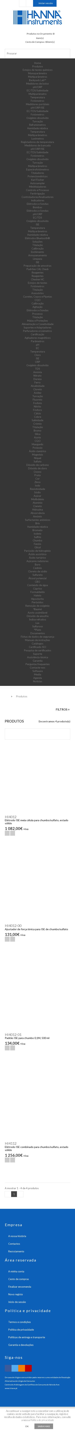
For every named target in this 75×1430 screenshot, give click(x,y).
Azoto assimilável (37, 612)
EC (37, 348)
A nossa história (17, 1236)
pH (37, 344)
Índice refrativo (37, 619)
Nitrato (37, 375)
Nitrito (37, 406)
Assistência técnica (37, 657)
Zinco (37, 482)
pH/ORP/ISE (37, 107)
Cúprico (37, 588)
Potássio (37, 447)
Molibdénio (37, 499)
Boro (37, 564)
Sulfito (37, 537)
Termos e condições (19, 1322)
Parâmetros (37, 341)
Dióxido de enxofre (37, 616)
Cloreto (37, 389)
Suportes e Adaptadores (37, 327)
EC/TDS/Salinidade (37, 90)
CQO (38, 300)
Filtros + (63, 709)
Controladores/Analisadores (37, 196)
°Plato (37, 629)
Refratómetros (37, 124)
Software (37, 671)
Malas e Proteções (37, 320)
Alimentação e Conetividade (37, 324)
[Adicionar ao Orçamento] (12, 833)
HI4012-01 (13, 1034)
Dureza (37, 379)
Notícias (37, 681)
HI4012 (10, 817)
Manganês (37, 444)
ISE (37, 224)
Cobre (37, 416)
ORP (37, 361)
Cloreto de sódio (37, 571)
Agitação (37, 306)
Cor (37, 478)
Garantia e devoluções (20, 1344)
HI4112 (10, 1143)
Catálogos (37, 643)
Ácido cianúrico (37, 451)
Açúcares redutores (37, 561)
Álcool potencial (37, 578)
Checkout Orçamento (22, 3)
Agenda (37, 677)
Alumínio (37, 502)
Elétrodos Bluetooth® (37, 238)
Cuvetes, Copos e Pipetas (37, 296)
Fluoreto (37, 399)
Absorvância (38, 513)
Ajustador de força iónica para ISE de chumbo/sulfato (36, 929)
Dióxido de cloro (37, 468)
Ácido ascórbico (37, 554)
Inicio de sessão (17, 1301)
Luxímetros (37, 138)
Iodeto (37, 533)
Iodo (37, 485)
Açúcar (37, 495)
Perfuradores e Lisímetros (37, 330)
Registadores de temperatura (37, 142)
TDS (37, 368)
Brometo (37, 530)
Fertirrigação (37, 193)
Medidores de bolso (37, 83)
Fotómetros (37, 100)
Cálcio (37, 413)
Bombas (37, 207)
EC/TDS (37, 217)
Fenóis (37, 543)
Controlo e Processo (37, 190)
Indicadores (37, 200)
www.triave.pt (11, 1388)
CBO (37, 581)
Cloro (37, 354)
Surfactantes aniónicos (37, 519)
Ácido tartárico (37, 557)
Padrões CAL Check (38, 269)
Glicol (37, 547)
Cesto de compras (18, 1279)
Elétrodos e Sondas (37, 203)
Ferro (37, 382)
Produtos (37, 66)
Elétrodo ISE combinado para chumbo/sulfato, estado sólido (36, 1148)
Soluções (37, 241)
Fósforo (37, 409)
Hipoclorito (37, 598)
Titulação (37, 245)
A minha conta (16, 1271)
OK (27, 1426)
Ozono (37, 471)
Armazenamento (37, 255)
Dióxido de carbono (37, 464)
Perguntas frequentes (38, 664)
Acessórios (37, 293)
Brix (37, 523)
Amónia (37, 372)
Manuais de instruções (37, 640)
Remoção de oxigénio (37, 605)
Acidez (37, 392)
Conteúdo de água (37, 585)
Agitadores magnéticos (38, 337)
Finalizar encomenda (19, 1286)
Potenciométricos (38, 176)
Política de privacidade (21, 1329)
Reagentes (37, 272)
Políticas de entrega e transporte (26, 1337)
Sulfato (38, 461)
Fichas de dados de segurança (37, 636)
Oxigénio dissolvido (37, 117)
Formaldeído (37, 592)
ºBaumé (37, 609)
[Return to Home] (6, 696)
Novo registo (15, 1294)
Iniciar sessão (46, 3)
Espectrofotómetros (37, 169)
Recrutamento (16, 1251)
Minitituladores (37, 186)
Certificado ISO (37, 646)
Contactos (14, 1243)
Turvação (37, 121)
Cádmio (37, 567)
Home (37, 63)
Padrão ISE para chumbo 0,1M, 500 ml (27, 1038)
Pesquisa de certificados (37, 650)
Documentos (37, 633)
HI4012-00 (13, 925)
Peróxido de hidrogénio (37, 550)
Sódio (37, 492)
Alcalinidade (37, 385)
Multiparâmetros (37, 76)
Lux (37, 622)
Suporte (37, 653)
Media (37, 674)
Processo (37, 313)
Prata (37, 475)
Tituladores (37, 172)
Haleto (37, 595)
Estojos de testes (37, 282)
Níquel (37, 458)
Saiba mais (44, 1426)
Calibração (38, 248)
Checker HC (37, 279)
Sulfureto (37, 574)
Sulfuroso (37, 626)
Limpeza (37, 258)
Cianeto (37, 506)
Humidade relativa (37, 128)
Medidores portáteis (37, 104)
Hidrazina (37, 509)
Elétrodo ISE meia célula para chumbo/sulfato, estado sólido (36, 822)
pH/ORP (37, 87)
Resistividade (37, 488)
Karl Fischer (37, 179)
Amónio (37, 516)
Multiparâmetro (38, 93)
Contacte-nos (37, 667)
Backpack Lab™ (37, 80)
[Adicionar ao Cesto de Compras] (7, 833)
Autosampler (37, 183)
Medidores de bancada (38, 145)
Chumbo (37, 540)
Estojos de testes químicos (37, 69)
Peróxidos (37, 602)
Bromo (37, 430)
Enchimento (37, 251)
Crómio (37, 423)
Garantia (37, 660)
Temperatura (37, 97)
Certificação (37, 334)
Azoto (37, 437)
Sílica (37, 434)
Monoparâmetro (37, 73)
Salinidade (37, 420)
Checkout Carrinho (29, 3)
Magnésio (37, 454)
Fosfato (37, 403)
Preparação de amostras (37, 265)
